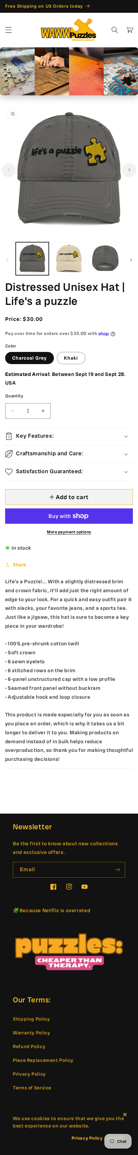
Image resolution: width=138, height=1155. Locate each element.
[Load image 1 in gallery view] (32, 258)
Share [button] (19, 565)
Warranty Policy (31, 1033)
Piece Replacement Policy (43, 1060)
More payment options (69, 532)
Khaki (71, 358)
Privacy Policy (29, 1074)
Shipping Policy (31, 1019)
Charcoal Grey (29, 358)
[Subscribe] (117, 870)
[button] (8, 29)
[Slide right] (129, 170)
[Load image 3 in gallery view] (105, 258)
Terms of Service (32, 1088)
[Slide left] (9, 170)
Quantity (14, 396)
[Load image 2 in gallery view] (68, 258)
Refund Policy (29, 1046)
